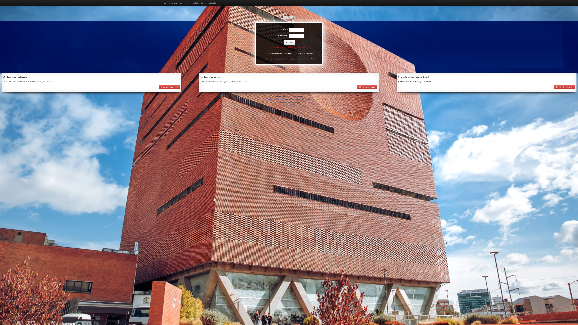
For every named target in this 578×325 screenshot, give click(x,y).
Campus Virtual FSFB (176, 3)
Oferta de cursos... (169, 87)
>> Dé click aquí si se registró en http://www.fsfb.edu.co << (289, 47)
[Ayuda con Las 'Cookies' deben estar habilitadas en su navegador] (311, 59)
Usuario (285, 29)
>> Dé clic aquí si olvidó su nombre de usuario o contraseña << (289, 53)
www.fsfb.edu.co (275, 99)
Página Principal (289, 105)
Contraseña (283, 35)
